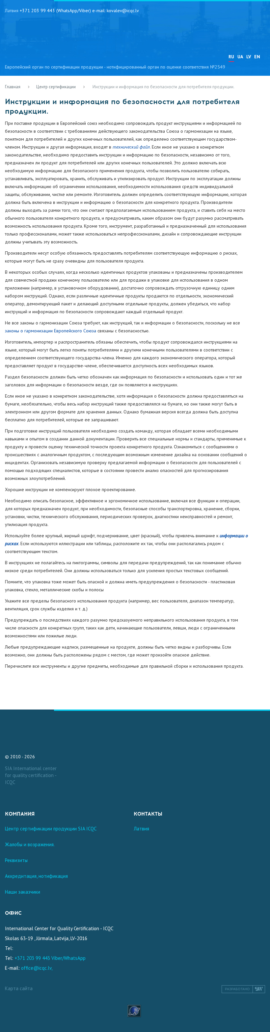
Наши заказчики (22, 892)
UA (240, 57)
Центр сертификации (56, 87)
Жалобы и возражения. (30, 844)
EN (257, 57)
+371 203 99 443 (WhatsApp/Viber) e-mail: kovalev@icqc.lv (79, 11)
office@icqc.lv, (36, 968)
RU (231, 57)
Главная (12, 87)
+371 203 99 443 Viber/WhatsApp (50, 958)
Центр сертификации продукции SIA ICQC (50, 828)
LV (248, 57)
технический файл (131, 147)
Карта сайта (19, 988)
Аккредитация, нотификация (36, 876)
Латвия (141, 828)
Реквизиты (16, 860)
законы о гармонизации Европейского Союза (50, 331)
